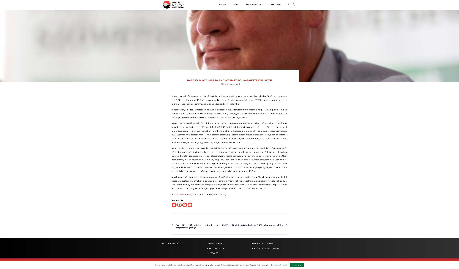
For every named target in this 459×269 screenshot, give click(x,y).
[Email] (190, 205)
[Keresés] (294, 4)
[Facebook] (179, 205)
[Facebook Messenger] (184, 205)
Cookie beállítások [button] (279, 265)
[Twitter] (174, 205)
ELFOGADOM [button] (297, 265)
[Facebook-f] (288, 4)
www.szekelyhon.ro (189, 194)
